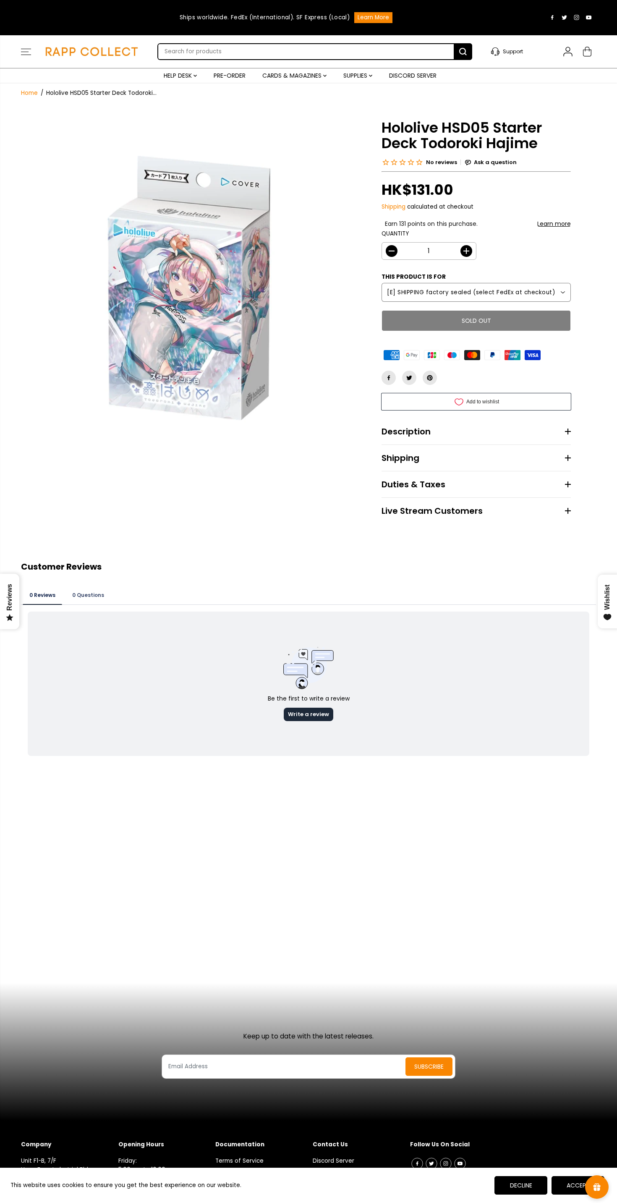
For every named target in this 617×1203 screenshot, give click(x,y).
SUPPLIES (356, 75)
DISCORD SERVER (413, 75)
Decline (521, 1185)
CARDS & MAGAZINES (292, 75)
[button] (26, 51)
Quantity (395, 234)
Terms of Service (239, 1161)
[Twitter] (564, 18)
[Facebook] (552, 18)
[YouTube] (589, 18)
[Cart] (587, 51)
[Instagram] (577, 18)
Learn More (373, 17)
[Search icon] (463, 51)
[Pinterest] (430, 378)
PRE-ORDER (230, 75)
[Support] (517, 51)
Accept (578, 1185)
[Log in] (568, 51)
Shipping (393, 207)
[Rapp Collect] (92, 51)
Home (29, 93)
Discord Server (333, 1161)
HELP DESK (178, 75)
